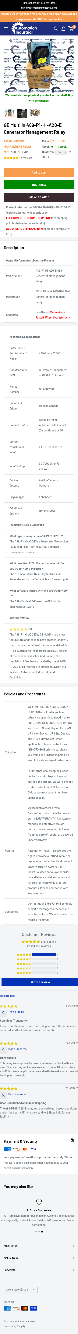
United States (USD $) (17, 1289)
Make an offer (39, 199)
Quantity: (48, 152)
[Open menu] (6, 28)
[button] (24, 954)
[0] (71, 28)
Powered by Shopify (14, 1326)
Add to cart (39, 172)
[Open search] (56, 29)
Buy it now (39, 184)
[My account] (63, 29)
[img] (8, 1006)
